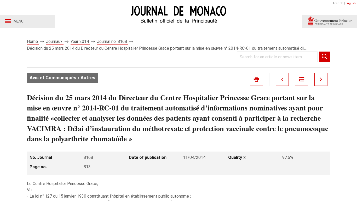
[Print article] (256, 79)
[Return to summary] (301, 79)
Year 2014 (80, 41)
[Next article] (320, 79)
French (338, 3)
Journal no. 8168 (112, 41)
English (351, 3)
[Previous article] (282, 79)
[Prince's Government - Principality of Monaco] (329, 21)
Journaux (55, 41)
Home (33, 41)
